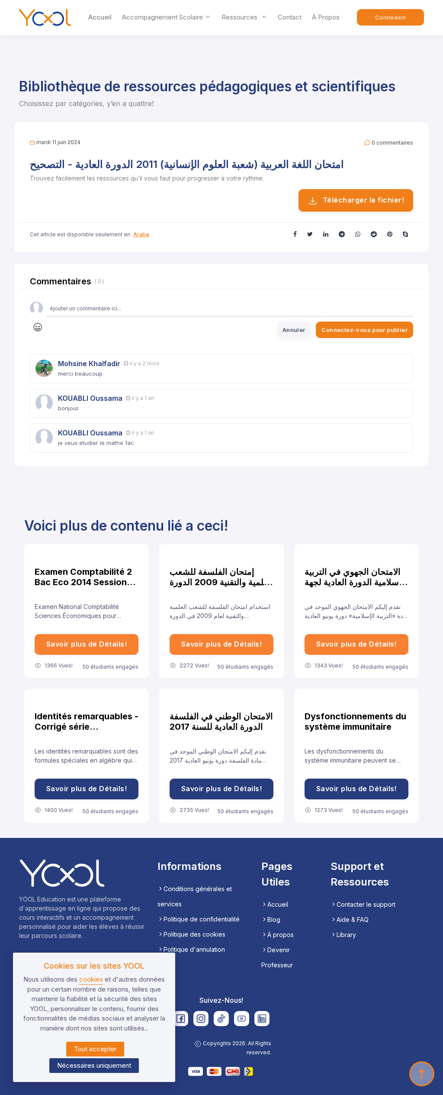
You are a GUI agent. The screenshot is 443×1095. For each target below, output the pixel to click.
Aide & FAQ (353, 919)
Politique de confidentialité (202, 919)
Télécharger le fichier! (362, 200)
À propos (326, 17)
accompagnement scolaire (163, 17)
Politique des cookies (194, 934)
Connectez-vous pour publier (364, 329)
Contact (290, 17)
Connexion (390, 17)
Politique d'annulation (194, 949)
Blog (273, 919)
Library (346, 934)
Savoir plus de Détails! (86, 644)
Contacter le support (366, 904)
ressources (240, 17)
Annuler (293, 329)
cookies (91, 979)
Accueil (100, 17)
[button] (295, 233)
